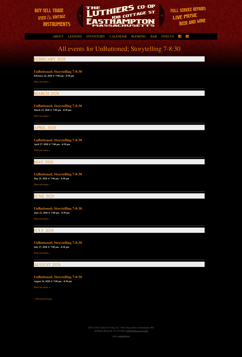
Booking (138, 36)
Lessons (75, 36)
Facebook (179, 36)
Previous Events (43, 298)
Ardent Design (124, 336)
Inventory (95, 36)
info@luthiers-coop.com (137, 330)
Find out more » (42, 81)
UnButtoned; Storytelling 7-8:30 (58, 71)
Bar (153, 36)
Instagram (187, 36)
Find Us (167, 36)
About (58, 36)
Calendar (118, 36)
